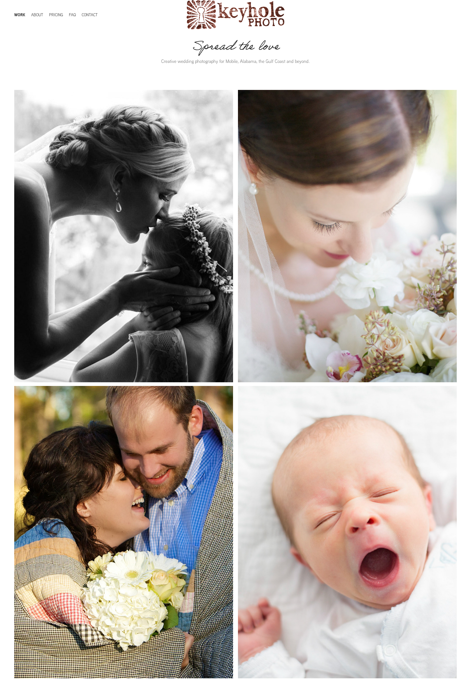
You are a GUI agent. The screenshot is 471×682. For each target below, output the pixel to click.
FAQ (72, 14)
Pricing (56, 14)
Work (19, 14)
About (37, 14)
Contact (90, 14)
